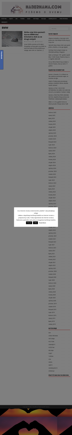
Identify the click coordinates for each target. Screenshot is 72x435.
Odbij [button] (35, 223)
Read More (42, 223)
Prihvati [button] (29, 223)
